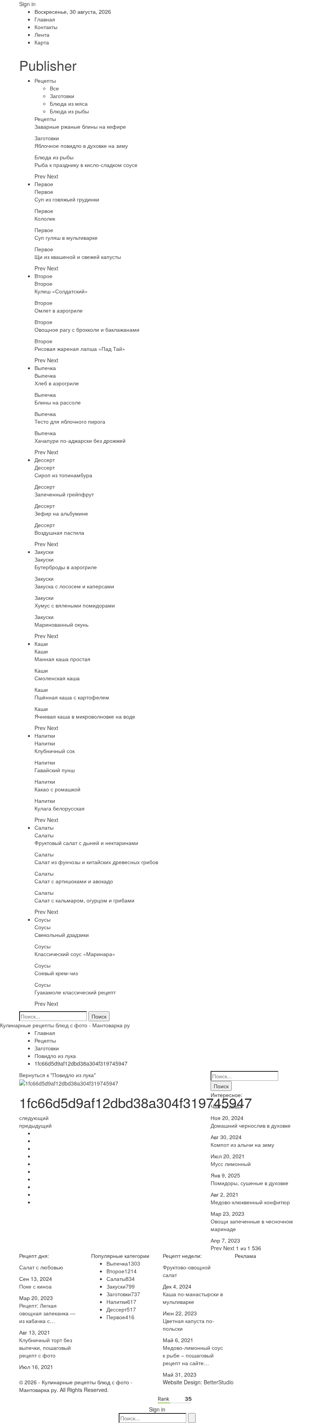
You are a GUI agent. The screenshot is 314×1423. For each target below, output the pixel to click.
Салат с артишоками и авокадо (73, 881)
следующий (34, 1118)
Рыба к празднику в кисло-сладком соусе (85, 165)
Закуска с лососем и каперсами (74, 586)
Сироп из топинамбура (63, 475)
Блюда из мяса (69, 103)
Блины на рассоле (57, 402)
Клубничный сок (54, 751)
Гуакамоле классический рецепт (75, 992)
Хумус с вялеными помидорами (74, 605)
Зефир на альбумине (61, 513)
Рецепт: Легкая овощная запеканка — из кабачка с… (47, 1313)
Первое (43, 184)
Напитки (44, 735)
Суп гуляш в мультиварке (66, 237)
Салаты (44, 827)
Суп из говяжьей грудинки (66, 199)
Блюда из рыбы (69, 111)
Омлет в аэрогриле (58, 310)
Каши (41, 643)
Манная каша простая (62, 659)
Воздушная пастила (59, 532)
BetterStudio (219, 1382)
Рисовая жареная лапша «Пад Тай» (79, 348)
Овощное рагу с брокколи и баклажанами (86, 329)
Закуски (44, 551)
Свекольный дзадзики (61, 934)
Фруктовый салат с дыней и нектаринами (86, 843)
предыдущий (35, 1125)
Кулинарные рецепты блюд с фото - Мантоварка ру (65, 1025)
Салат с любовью (41, 1267)
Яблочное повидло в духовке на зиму (81, 145)
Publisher (48, 65)
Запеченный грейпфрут (64, 494)
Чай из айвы (226, 1106)
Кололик (44, 218)
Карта (41, 42)
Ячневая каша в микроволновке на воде (84, 716)
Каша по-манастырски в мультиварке (193, 1297)
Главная (44, 19)
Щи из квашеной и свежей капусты (77, 256)
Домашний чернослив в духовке (251, 1125)
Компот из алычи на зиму (242, 1144)
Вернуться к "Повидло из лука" (57, 1075)
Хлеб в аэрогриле (56, 383)
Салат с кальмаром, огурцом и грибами (84, 900)
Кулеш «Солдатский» (61, 291)
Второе (43, 276)
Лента (41, 34)
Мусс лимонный (231, 1164)
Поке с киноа (35, 1286)
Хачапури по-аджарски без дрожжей (80, 440)
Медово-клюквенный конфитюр (250, 1202)
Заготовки (62, 96)
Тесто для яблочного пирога (69, 421)
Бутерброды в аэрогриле (65, 567)
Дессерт (44, 459)
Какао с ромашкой (57, 789)
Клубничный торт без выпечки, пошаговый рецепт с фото (45, 1347)
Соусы (42, 919)
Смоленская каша (57, 678)
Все (54, 88)
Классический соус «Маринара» (74, 954)
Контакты (45, 27)
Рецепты (45, 80)
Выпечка (45, 368)
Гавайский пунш (54, 770)
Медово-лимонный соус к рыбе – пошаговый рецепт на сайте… (193, 1355)
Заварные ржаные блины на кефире (80, 126)
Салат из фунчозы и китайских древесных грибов (96, 862)
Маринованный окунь (61, 624)
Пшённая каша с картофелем (71, 697)
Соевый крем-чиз (56, 973)
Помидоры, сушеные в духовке (249, 1183)
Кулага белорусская (59, 808)
